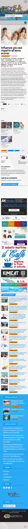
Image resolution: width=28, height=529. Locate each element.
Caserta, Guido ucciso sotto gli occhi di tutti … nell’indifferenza (17, 324)
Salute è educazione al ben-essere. (17, 416)
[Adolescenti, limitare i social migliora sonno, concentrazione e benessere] (4, 381)
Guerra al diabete (3, 161)
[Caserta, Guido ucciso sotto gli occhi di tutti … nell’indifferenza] (4, 324)
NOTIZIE (17, 150)
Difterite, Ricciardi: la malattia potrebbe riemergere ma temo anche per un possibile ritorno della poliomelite (18, 308)
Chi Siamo (6, 471)
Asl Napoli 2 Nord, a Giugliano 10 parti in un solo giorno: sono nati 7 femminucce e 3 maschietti (18, 300)
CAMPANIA (11, 150)
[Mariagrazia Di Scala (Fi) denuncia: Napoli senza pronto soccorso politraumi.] (6, 402)
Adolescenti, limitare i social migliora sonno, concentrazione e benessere (17, 380)
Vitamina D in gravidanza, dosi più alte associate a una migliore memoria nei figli (17, 367)
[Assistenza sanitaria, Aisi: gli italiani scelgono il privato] (4, 374)
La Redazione (14, 56)
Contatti (5, 474)
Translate (18, 18)
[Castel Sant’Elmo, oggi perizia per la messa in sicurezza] (4, 354)
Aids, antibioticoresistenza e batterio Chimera (22, 162)
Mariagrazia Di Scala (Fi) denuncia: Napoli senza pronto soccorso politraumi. (18, 402)
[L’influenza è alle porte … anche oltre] (6, 139)
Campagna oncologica (17, 409)
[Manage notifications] (25, 526)
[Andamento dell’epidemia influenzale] (18, 125)
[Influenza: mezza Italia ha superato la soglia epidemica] (6, 125)
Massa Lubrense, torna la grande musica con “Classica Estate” (17, 360)
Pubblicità (6, 480)
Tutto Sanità (8, 511)
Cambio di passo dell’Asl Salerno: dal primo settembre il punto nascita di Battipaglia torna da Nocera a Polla (17, 316)
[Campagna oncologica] (6, 411)
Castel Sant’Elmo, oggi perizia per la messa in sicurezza (17, 353)
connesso (8, 180)
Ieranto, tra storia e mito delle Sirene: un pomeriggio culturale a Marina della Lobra (18, 331)
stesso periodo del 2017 (12, 97)
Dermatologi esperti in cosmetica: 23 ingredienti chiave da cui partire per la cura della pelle (18, 338)
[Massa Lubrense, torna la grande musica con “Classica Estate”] (4, 361)
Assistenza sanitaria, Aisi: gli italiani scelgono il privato (17, 373)
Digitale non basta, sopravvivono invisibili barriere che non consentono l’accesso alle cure (18, 346)
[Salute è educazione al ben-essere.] (6, 417)
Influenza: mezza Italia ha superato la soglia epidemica (6, 130)
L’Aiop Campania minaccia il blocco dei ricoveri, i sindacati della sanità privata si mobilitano (17, 388)
